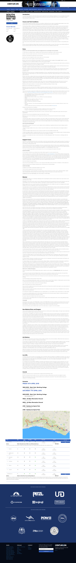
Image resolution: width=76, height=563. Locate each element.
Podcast (53, 9)
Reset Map (65, 440)
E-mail (29, 546)
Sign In (56, 550)
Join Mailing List (46, 551)
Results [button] (12, 9)
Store (17, 9)
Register (60, 11)
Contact (58, 9)
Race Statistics (19, 553)
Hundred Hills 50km (9, 546)
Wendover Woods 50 (10, 556)
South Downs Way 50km (10, 552)
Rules (31, 11)
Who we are (19, 550)
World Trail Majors (33, 9)
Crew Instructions (37, 11)
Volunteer (26, 9)
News (45, 9)
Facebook (29, 547)
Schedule (27, 11)
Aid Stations (22, 11)
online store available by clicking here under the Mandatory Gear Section (40, 92)
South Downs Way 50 (10, 547)
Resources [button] (40, 9)
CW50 (68, 7)
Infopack (17, 11)
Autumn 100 (8, 555)
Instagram (29, 549)
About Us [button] (48, 9)
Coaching (21, 9)
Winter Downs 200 (9, 559)
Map (65, 442)
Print (12, 23)
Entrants (12, 11)
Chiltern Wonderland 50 (10, 554)
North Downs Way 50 (10, 550)
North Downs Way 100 (10, 553)
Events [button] (8, 9)
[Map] (46, 425)
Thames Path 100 (9, 549)
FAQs (56, 11)
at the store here (54, 105)
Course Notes (51, 11)
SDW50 (8, 11)
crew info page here (51, 153)
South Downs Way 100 (10, 551)
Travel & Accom (45, 11)
